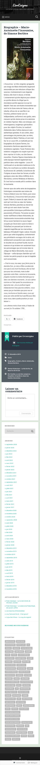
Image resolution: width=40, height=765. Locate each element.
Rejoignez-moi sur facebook (16, 625)
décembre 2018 (11, 586)
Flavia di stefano (10, 665)
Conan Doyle (9, 651)
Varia (10, 357)
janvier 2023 (10, 447)
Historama (19, 675)
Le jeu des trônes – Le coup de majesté (18, 617)
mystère (25, 695)
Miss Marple (16, 695)
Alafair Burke (20, 641)
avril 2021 (9, 498)
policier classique (28, 705)
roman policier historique (12, 715)
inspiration (9, 678)
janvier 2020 (10, 545)
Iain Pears (28, 675)
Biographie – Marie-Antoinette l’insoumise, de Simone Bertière (19, 30)
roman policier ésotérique (13, 722)
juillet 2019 (9, 564)
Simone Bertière (13, 363)
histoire (18, 361)
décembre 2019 (11, 548)
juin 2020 (9, 529)
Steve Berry (20, 725)
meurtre (8, 695)
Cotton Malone (19, 651)
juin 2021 (9, 491)
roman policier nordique (12, 719)
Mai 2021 (9, 495)
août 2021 (9, 485)
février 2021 (10, 504)
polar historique (10, 702)
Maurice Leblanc (23, 692)
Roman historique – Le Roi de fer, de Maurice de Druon (20, 369)
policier (19, 705)
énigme (8, 739)
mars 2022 (9, 463)
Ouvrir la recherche (36, 17)
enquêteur (9, 661)
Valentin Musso (22, 729)
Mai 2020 (9, 532)
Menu (7, 17)
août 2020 (9, 523)
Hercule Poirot (21, 668)
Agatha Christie (10, 641)
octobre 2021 (10, 479)
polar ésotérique (10, 705)
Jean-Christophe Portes (12, 681)
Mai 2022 (9, 457)
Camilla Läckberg (26, 648)
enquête (30, 658)
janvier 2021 (10, 507)
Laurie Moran (9, 688)
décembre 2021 (11, 473)
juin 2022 (9, 454)
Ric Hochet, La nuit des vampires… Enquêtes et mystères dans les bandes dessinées (19, 376)
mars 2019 (9, 576)
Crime (7, 655)
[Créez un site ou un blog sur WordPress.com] (20, 758)
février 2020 (10, 542)
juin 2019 (9, 567)
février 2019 (10, 579)
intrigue (17, 678)
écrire (30, 732)
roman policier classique (12, 712)
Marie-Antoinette (28, 361)
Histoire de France (24, 671)
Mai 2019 (9, 570)
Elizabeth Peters (20, 658)
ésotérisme (16, 739)
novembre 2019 (11, 551)
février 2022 (10, 466)
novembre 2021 (11, 476)
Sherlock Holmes (26, 722)
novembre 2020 (11, 513)
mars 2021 (9, 501)
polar (19, 698)
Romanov (14, 708)
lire (17, 688)
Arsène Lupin (21, 644)
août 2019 (9, 561)
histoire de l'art (10, 675)
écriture (24, 735)
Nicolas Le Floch (10, 698)
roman (7, 708)
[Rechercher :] (20, 431)
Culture (14, 655)
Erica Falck (17, 661)
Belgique (8, 648)
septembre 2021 (11, 482)
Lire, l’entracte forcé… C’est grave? (17, 614)
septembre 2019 (11, 557)
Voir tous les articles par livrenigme (22, 344)
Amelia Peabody (10, 644)
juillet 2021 (9, 488)
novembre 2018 (11, 589)
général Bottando (10, 668)
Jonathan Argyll (10, 685)
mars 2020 (9, 539)
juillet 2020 (9, 526)
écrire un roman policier (12, 735)
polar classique (27, 698)
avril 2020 (9, 535)
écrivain (31, 735)
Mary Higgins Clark (11, 692)
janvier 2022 (10, 469)
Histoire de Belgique (11, 671)
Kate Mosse (26, 685)
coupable (28, 651)
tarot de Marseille (10, 729)
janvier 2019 (10, 582)
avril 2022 (9, 460)
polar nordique (21, 702)
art (28, 644)
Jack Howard (25, 678)
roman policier (24, 708)
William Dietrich (21, 732)
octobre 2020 (10, 517)
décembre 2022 (11, 451)
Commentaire (26, 413)
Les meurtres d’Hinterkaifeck (15, 611)
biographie (11, 361)
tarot (27, 725)
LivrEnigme (20, 5)
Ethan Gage (26, 661)
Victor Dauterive (10, 732)
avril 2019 (9, 573)
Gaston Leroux (21, 665)
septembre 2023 (11, 444)
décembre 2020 (11, 510)
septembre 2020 (11, 520)
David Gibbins (9, 658)
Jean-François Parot (26, 681)
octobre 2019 (10, 554)
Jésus (18, 685)
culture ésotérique (24, 655)
